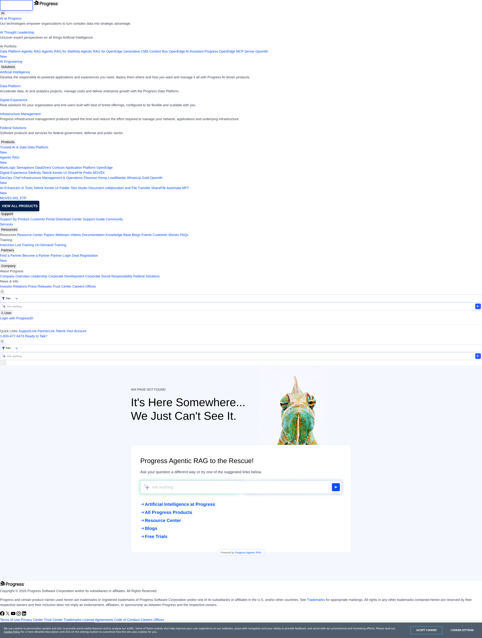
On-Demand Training (50, 245)
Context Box (158, 51)
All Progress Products (168, 512)
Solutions (8, 67)
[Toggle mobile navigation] (3, 363)
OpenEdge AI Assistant (186, 51)
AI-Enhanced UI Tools (16, 188)
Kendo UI (60, 173)
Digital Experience (13, 100)
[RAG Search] (336, 487)
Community (114, 219)
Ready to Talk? (36, 336)
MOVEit (98, 173)
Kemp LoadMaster (112, 178)
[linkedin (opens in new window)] (24, 615)
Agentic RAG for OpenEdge (101, 51)
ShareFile (75, 173)
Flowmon (90, 178)
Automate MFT (94, 190)
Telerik (47, 173)
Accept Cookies (426, 630)
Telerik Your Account (71, 331)
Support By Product (14, 219)
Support (7, 214)
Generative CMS (135, 51)
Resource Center (30, 235)
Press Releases (40, 286)
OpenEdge (104, 167)
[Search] (2, 292)
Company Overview (15, 276)
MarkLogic (8, 167)
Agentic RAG (31, 51)
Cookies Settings (462, 630)
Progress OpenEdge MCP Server (229, 51)
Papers (49, 235)
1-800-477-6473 (12, 336)
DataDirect (43, 167)
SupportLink (27, 331)
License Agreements (97, 620)
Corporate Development (66, 276)
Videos (76, 235)
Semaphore (25, 167)
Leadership (39, 276)
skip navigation (16, 5)
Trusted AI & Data (13, 147)
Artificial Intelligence (15, 72)
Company (8, 266)
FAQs (184, 235)
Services (6, 224)
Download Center (69, 219)
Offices (90, 286)
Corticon (58, 167)
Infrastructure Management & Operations (52, 178)
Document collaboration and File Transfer (119, 188)
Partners (7, 250)
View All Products (20, 206)
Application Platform (80, 167)
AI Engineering (11, 61)
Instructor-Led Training (17, 245)
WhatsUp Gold (138, 178)
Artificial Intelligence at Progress (180, 504)
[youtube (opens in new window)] (13, 615)
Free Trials (156, 536)
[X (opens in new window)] (8, 615)
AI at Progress (10, 18)
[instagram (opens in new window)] (19, 615)
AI (2, 13)
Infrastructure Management (20, 114)
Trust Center (62, 286)
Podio (87, 173)
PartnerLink (46, 331)
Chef (16, 178)
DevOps (6, 178)
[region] (241, 630)
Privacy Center (32, 620)
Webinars (62, 235)
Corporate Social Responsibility (108, 276)
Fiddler (64, 188)
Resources (9, 229)
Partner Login (61, 255)
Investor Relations (13, 286)
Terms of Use (10, 620)
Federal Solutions (13, 128)
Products (7, 142)
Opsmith (134, 54)
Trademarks (316, 600)
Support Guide (94, 219)
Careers (78, 286)
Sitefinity (34, 173)
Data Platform (10, 51)
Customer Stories (166, 235)
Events (146, 235)
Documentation (93, 235)
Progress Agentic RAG (248, 552)
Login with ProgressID (16, 318)
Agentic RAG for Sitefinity (61, 51)
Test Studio (79, 188)
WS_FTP (19, 198)
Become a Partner (36, 255)
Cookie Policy (12, 632)
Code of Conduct (127, 620)
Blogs (136, 235)
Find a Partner (10, 255)
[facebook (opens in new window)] (2, 615)
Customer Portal (42, 219)
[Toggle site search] (2, 341)
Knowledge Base (118, 235)
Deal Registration (49, 258)
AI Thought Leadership (17, 32)
